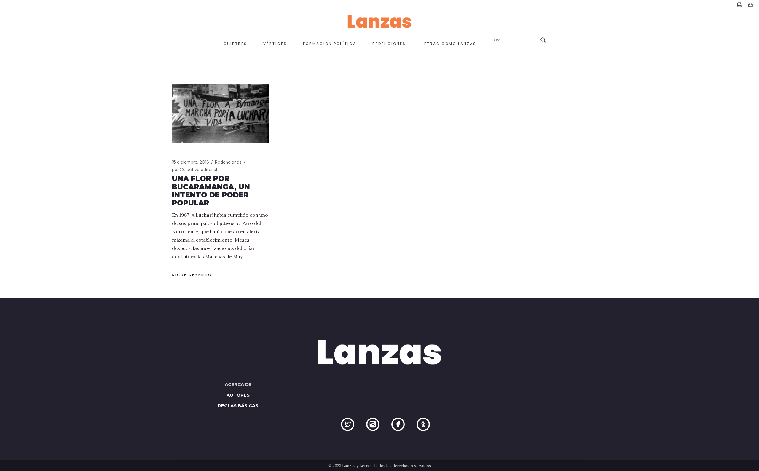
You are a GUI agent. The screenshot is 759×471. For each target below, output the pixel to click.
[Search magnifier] (543, 40)
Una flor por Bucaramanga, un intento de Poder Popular (211, 190)
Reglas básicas (238, 405)
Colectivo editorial (194, 170)
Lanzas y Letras (357, 465)
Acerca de (238, 384)
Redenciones (228, 162)
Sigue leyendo (192, 274)
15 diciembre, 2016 (190, 162)
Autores (238, 395)
